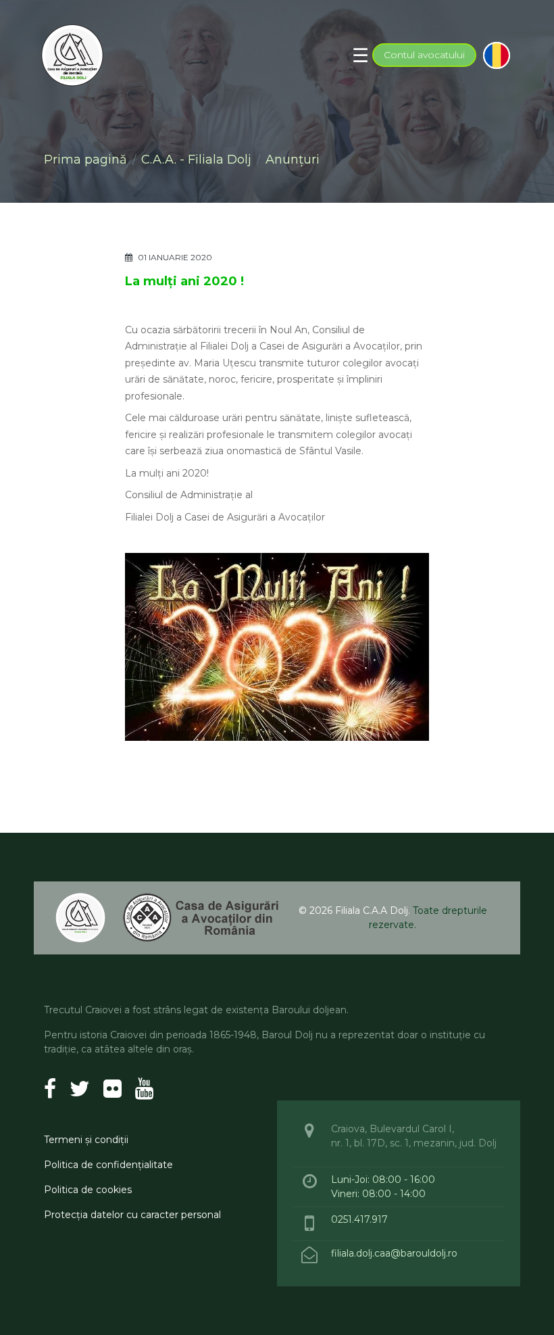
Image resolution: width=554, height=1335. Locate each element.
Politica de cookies (88, 1190)
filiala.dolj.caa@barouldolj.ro (395, 1253)
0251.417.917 (359, 1219)
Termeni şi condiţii (86, 1140)
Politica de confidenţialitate (108, 1165)
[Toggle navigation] (360, 55)
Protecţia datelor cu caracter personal (132, 1215)
